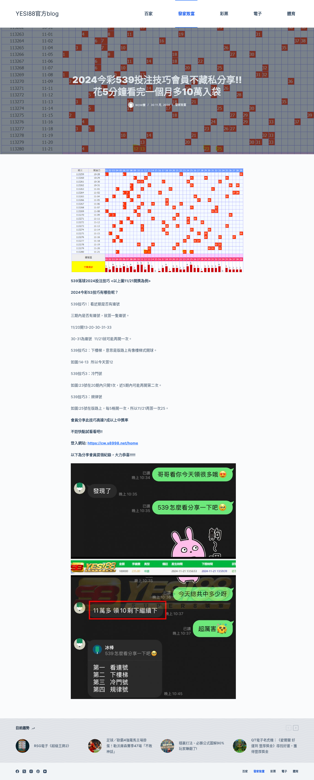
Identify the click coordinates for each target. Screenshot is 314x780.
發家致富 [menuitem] (186, 13)
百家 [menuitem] (148, 13)
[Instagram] (31, 771)
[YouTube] (45, 771)
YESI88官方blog (37, 13)
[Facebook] (17, 771)
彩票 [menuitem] (224, 13)
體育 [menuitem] (291, 13)
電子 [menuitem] (258, 13)
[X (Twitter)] (24, 771)
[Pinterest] (38, 771)
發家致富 (180, 105)
